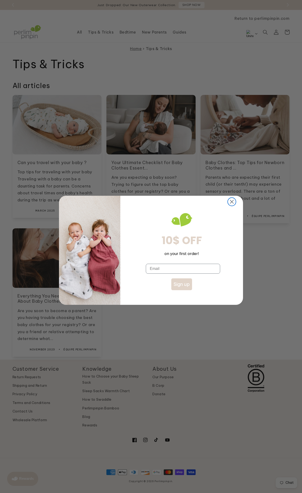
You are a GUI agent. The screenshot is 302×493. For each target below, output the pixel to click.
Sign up (182, 284)
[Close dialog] (232, 202)
